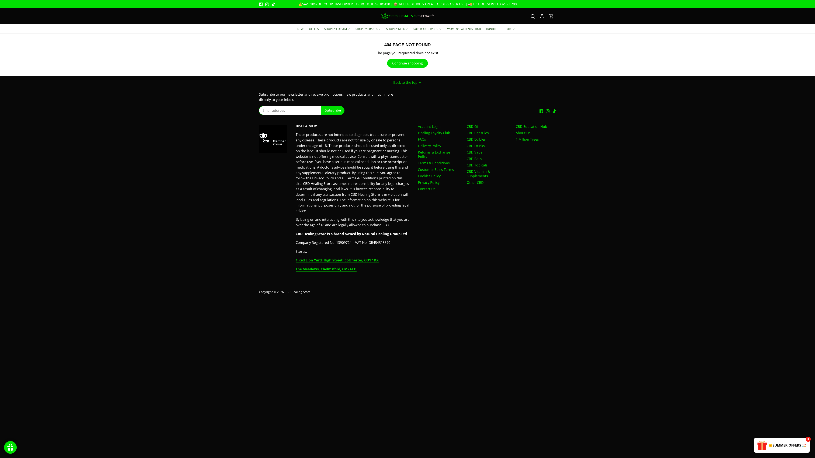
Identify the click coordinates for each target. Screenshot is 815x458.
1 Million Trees (527, 139)
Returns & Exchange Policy (434, 154)
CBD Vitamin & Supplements (478, 173)
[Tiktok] (273, 4)
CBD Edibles (476, 139)
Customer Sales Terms (436, 169)
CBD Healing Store (298, 292)
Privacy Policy (429, 182)
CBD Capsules (478, 133)
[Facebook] (261, 4)
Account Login (429, 126)
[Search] (532, 16)
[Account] (542, 16)
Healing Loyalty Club (434, 133)
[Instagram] (267, 4)
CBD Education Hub (531, 126)
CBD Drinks (476, 146)
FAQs (422, 139)
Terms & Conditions (434, 163)
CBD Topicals (477, 165)
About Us (523, 133)
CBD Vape (474, 152)
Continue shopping (407, 63)
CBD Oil (473, 126)
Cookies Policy (429, 176)
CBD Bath (474, 158)
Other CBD (475, 182)
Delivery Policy (429, 146)
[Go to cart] (551, 16)
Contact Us (427, 189)
